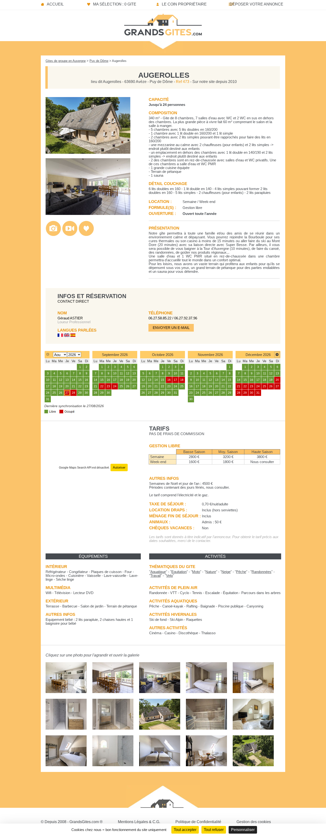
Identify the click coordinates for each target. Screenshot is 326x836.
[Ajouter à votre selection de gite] (86, 235)
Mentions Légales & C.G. (139, 822)
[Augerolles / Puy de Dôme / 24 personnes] (88, 152)
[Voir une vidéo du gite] (70, 235)
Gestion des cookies (254, 822)
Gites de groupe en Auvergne (66, 61)
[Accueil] (163, 23)
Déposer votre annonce (256, 4)
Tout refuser (214, 830)
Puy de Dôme (98, 61)
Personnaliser (243, 830)
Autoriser (119, 467)
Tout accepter (185, 830)
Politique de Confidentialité (198, 822)
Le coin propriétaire (184, 4)
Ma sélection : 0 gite (114, 4)
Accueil (55, 4)
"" (158, 572)
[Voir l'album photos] (53, 235)
